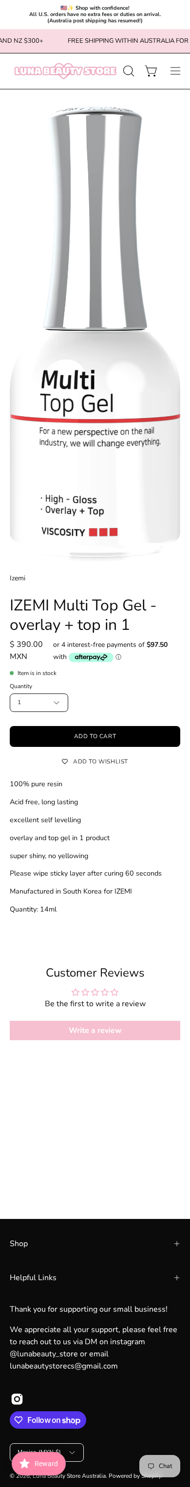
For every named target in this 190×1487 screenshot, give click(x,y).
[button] (127, 71)
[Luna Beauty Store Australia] (65, 71)
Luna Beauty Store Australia (69, 1476)
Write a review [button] (95, 1030)
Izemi (17, 578)
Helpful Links (33, 1277)
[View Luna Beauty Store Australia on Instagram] (17, 1399)
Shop (19, 1243)
